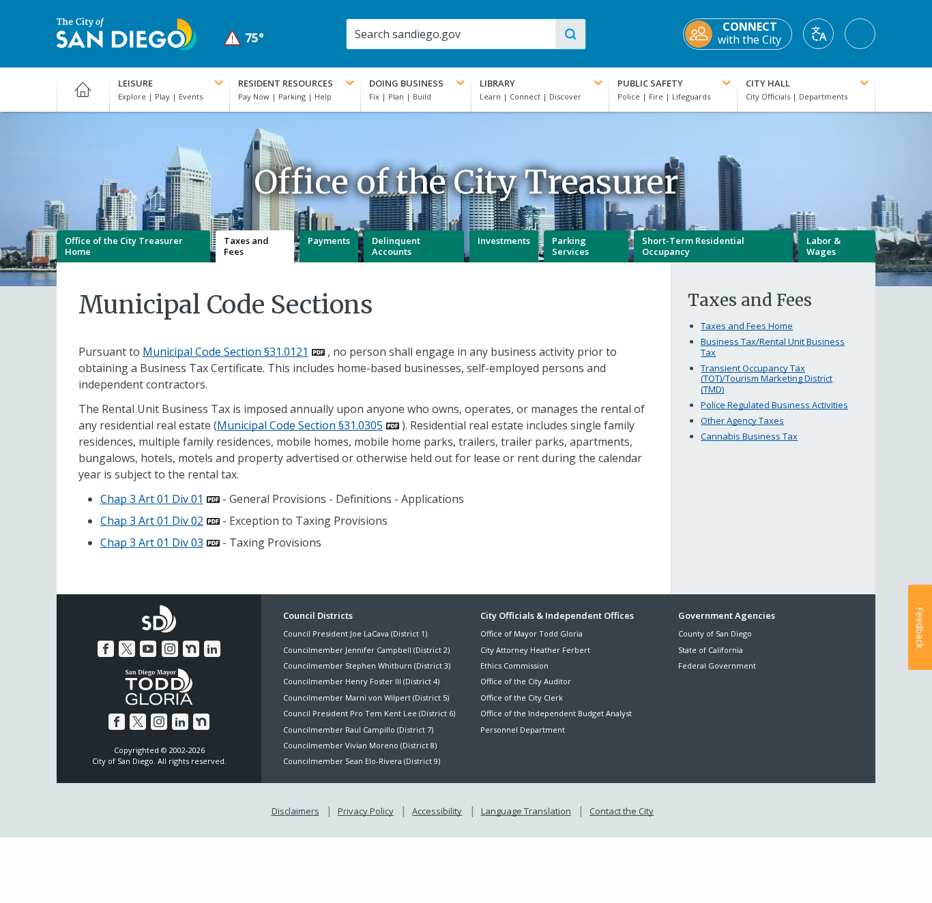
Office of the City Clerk (521, 697)
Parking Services (570, 246)
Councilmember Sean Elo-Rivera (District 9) (361, 761)
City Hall (768, 83)
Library (497, 83)
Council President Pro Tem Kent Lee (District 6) (369, 713)
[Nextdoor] (191, 649)
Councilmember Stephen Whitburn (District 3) (366, 665)
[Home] (83, 89)
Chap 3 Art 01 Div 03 (151, 542)
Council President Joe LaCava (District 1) (355, 633)
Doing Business (406, 83)
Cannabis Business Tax (749, 436)
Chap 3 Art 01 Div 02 (151, 520)
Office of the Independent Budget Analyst (556, 713)
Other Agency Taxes (742, 420)
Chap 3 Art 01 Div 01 (151, 498)
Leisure (135, 83)
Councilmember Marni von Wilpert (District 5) (366, 697)
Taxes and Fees (246, 246)
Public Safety (650, 83)
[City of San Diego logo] (126, 32)
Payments (329, 240)
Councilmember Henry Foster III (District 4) (361, 681)
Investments (504, 240)
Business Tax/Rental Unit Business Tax (773, 346)
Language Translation (526, 811)
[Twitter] (127, 649)
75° (244, 37)
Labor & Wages (823, 246)
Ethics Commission (514, 665)
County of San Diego (715, 633)
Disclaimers (295, 811)
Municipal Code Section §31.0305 (300, 425)
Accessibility (437, 811)
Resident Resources (285, 83)
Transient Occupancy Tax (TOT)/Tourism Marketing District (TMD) (766, 378)
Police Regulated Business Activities (774, 405)
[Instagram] (170, 649)
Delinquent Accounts (396, 246)
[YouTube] (148, 649)
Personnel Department (522, 729)
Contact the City (621, 811)
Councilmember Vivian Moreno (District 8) (360, 745)
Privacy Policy (366, 811)
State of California (710, 650)
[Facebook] (106, 649)
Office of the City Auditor (525, 681)
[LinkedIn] (212, 649)
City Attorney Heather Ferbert (535, 650)
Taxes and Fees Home (747, 326)
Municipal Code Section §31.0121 (225, 351)
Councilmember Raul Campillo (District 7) (358, 729)
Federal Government (717, 665)
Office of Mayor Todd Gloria (531, 633)
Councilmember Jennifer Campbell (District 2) (366, 650)
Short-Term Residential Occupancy (693, 246)
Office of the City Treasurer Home (124, 246)
